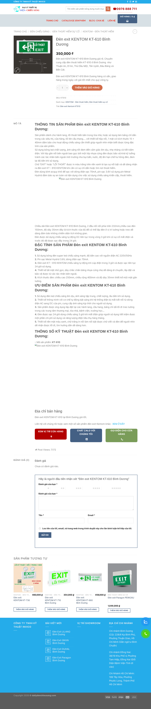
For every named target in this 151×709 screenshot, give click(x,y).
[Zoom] (17, 70)
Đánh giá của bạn (48, 484)
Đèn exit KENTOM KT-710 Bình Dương (53, 600)
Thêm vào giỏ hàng (87, 87)
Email (91, 515)
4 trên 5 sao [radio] (88, 488)
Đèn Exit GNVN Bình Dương (60, 641)
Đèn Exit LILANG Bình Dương (61, 633)
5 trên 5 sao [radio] (106, 488)
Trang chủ (52, 20)
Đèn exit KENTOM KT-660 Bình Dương (84, 600)
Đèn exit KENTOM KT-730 (22, 598)
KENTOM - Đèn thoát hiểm (98, 31)
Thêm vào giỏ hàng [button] (25, 609)
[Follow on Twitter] (133, 2)
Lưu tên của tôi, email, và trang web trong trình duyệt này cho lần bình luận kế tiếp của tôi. (87, 528)
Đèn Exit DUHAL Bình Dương (61, 650)
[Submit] (108, 8)
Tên (41, 515)
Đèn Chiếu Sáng (39, 31)
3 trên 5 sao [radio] (71, 488)
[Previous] (13, 590)
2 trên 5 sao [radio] (56, 488)
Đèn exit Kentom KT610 (70, 106)
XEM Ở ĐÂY (118, 423)
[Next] (136, 590)
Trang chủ (20, 31)
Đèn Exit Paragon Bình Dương (61, 659)
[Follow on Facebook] (128, 2)
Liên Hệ (111, 20)
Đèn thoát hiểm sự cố (66, 31)
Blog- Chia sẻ (96, 20)
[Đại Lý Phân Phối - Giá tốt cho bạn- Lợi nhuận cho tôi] (38, 9)
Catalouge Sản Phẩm (74, 20)
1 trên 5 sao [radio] (42, 488)
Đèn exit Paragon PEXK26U (121, 597)
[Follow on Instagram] (130, 2)
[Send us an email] (136, 2)
